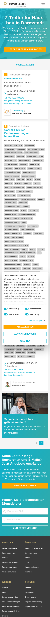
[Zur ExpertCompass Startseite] (18, 4)
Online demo (30, 567)
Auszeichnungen (8, 542)
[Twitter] (9, 598)
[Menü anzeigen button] (43, 4)
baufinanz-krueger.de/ (13, 346)
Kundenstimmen (32, 538)
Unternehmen (31, 523)
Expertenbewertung (33, 572)
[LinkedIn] (28, 598)
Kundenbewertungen (10, 572)
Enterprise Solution (10, 533)
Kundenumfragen (9, 523)
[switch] (27, 309)
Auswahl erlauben (25, 333)
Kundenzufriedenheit (10, 577)
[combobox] (25, 482)
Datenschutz (32, 604)
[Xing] (22, 598)
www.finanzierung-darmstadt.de (17, 103)
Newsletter (29, 563)
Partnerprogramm (9, 538)
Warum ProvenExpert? (34, 519)
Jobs (27, 533)
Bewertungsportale (10, 567)
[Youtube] (35, 598)
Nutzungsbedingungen (17, 604)
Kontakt (28, 542)
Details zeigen (36, 320)
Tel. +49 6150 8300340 (13, 98)
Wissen (5, 558)
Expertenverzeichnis (33, 577)
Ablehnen (25, 341)
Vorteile (5, 528)
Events (5, 586)
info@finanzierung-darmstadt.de (17, 100)
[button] (24, 110)
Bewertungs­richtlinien (11, 581)
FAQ (3, 563)
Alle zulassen (25, 326)
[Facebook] (15, 598)
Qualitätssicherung (19, 607)
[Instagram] (41, 598)
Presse (28, 558)
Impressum (32, 607)
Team (27, 528)
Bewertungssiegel (9, 519)
